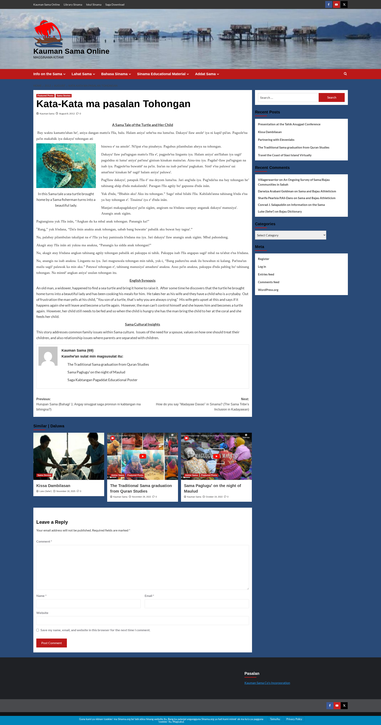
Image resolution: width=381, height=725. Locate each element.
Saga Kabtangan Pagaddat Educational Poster (102, 380)
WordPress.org (268, 290)
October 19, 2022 (214, 497)
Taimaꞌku (275, 719)
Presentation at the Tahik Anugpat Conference (289, 124)
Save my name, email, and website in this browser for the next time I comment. (95, 630)
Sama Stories (63, 95)
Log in (262, 266)
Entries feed (266, 274)
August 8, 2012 (67, 113)
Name (41, 595)
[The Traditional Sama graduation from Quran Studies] (142, 456)
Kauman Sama (47, 113)
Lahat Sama (82, 74)
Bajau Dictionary (290, 211)
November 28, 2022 (141, 497)
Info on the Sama (47, 74)
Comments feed (268, 282)
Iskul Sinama (93, 4)
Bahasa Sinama (114, 74)
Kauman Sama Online (46, 4)
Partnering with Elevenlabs (276, 139)
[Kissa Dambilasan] (68, 456)
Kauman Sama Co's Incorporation (267, 683)
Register (263, 259)
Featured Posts (45, 95)
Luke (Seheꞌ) (45, 491)
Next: (202, 404)
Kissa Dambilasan (53, 485)
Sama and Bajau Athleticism (317, 191)
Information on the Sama (308, 204)
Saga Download (114, 4)
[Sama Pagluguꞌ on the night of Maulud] (216, 456)
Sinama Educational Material (161, 74)
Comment (44, 541)
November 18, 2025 (65, 491)
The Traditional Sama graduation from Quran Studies (108, 364)
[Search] (345, 73)
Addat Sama (205, 74)
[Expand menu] (64, 74)
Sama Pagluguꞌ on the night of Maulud (96, 372)
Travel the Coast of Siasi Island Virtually (285, 155)
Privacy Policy (294, 719)
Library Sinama (73, 4)
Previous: (88, 404)
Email (149, 595)
